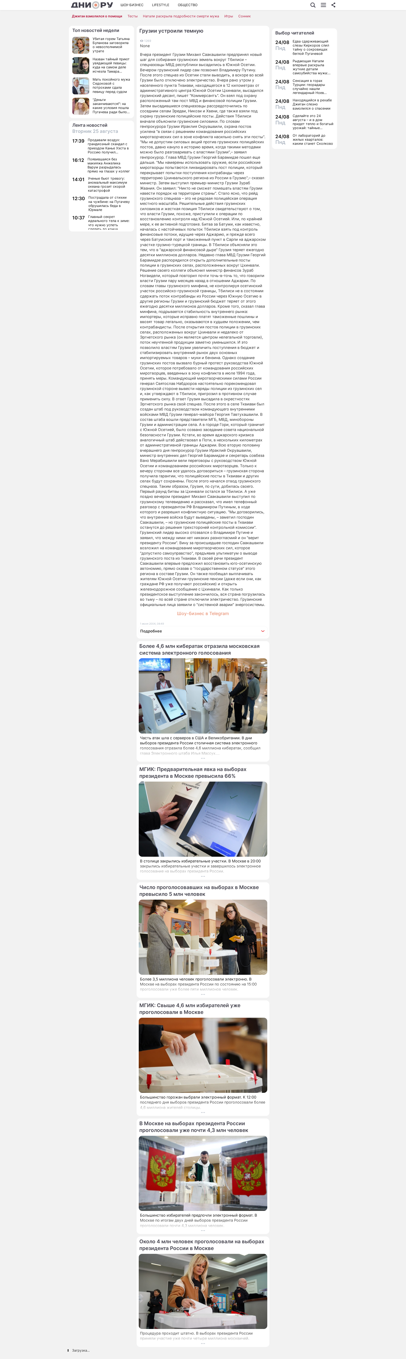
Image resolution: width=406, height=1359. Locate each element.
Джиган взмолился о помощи (97, 16)
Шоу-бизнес (132, 5)
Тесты (133, 16)
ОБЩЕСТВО (188, 5)
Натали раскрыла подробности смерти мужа (181, 16)
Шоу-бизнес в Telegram (203, 613)
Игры (228, 16)
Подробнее (151, 631)
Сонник (244, 16)
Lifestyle (160, 5)
